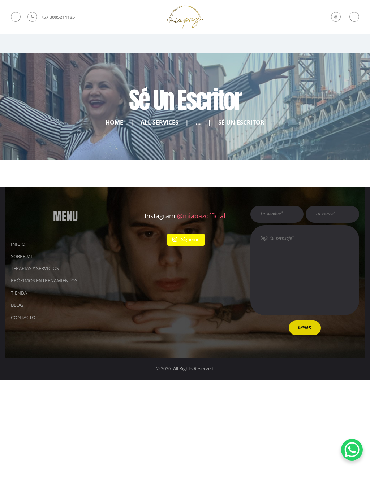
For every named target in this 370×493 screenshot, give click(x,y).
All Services (159, 122)
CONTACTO (23, 317)
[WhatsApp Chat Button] (352, 450)
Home (114, 122)
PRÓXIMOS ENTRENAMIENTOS (44, 280)
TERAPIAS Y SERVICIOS (35, 268)
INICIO (18, 244)
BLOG (17, 305)
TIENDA (19, 292)
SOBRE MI (21, 256)
